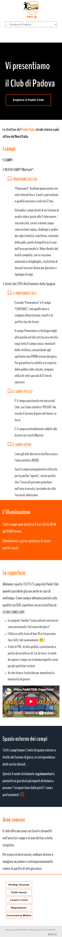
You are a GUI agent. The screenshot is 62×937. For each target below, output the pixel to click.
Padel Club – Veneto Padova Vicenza (31, 8)
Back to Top (52, 934)
